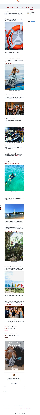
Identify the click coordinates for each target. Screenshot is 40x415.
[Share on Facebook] (0, 206)
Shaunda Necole (6, 328)
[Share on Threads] (0, 209)
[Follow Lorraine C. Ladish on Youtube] (15, 383)
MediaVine (6, 335)
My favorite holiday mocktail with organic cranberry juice (8, 387)
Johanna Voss (6, 337)
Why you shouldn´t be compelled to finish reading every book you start (20, 387)
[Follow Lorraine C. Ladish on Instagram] (14, 383)
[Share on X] (0, 207)
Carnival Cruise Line (15, 10)
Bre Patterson (6, 326)
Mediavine (16, 155)
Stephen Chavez (6, 333)
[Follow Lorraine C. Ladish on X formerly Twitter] (12, 383)
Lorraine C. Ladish (14, 376)
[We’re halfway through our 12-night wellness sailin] (31, 18)
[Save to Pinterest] (0, 208)
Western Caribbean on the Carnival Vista (18, 18)
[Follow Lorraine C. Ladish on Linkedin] (16, 383)
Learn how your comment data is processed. (18, 405)
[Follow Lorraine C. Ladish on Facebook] (11, 383)
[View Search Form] (31, 2)
